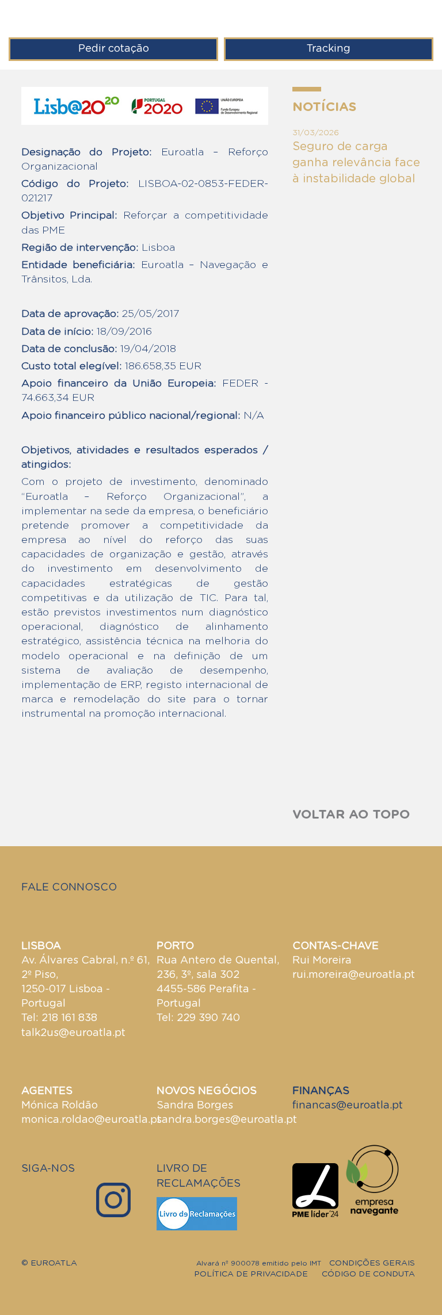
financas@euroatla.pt (347, 1105)
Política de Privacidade (251, 1274)
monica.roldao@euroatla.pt (91, 1120)
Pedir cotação (113, 49)
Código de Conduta (368, 1274)
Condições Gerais (372, 1263)
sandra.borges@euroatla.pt (227, 1120)
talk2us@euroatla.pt (73, 1033)
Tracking (328, 49)
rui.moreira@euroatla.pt (353, 975)
